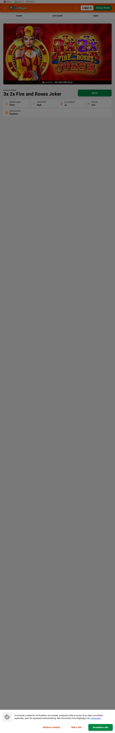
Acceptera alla (100, 727)
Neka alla (76, 727)
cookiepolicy (95, 718)
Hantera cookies (51, 727)
